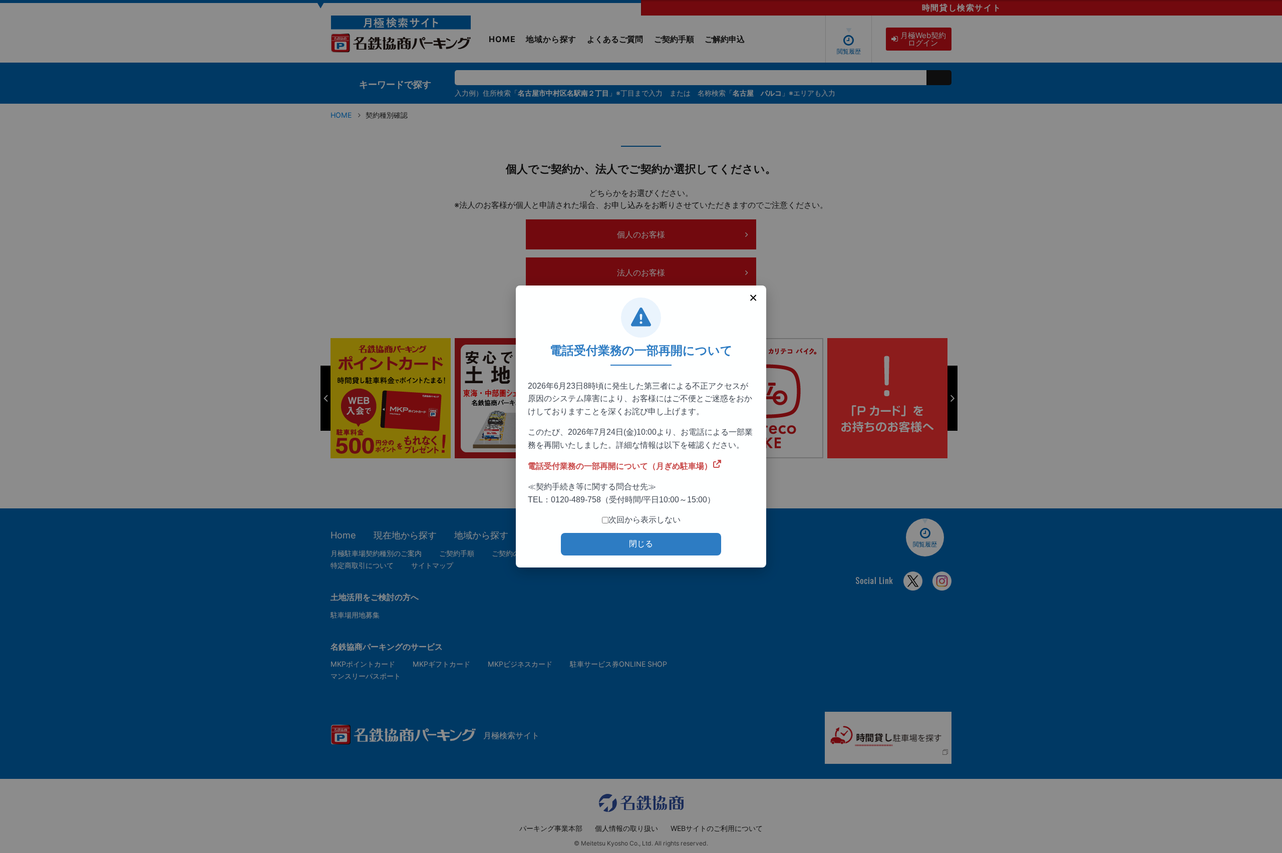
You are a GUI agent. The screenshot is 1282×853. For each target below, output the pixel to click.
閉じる (641, 543)
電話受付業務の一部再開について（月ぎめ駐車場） (620, 466)
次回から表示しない (644, 519)
